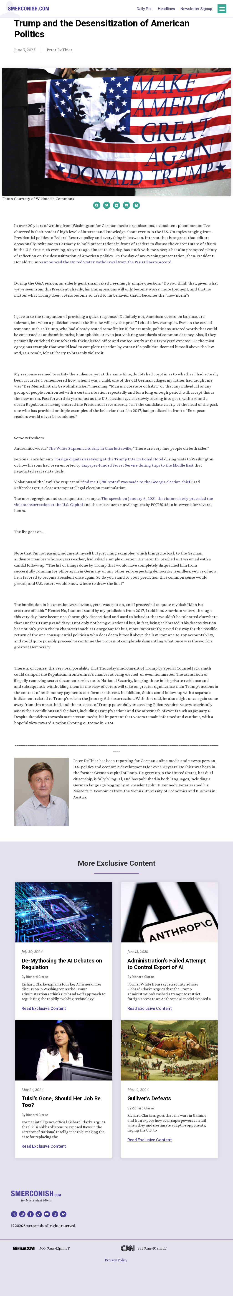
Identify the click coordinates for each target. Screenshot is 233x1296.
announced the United (62, 261)
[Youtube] (47, 1214)
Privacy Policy (116, 1260)
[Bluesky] (63, 1214)
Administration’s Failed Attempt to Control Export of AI (166, 963)
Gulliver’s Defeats (149, 1098)
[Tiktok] (38, 1214)
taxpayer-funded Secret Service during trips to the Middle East (137, 465)
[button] (222, 8)
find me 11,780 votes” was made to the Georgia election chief (136, 481)
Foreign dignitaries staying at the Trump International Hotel (108, 459)
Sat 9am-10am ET (152, 1248)
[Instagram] (22, 1214)
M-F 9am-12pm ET (54, 1248)
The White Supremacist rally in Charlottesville (90, 448)
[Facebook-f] (30, 1214)
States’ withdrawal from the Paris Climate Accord (127, 261)
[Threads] (55, 1214)
